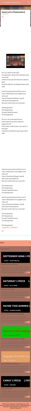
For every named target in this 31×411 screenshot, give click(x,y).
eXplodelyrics (14, 227)
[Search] (29, 2)
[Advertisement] (15, 36)
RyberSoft (18, 408)
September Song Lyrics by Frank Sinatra (9, 264)
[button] (2, 17)
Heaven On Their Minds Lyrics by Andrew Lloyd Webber (13, 339)
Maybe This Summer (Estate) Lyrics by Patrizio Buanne (12, 314)
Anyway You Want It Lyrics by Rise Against (10, 363)
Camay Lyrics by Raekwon (6, 388)
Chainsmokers (5, 227)
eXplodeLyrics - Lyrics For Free (12, 2)
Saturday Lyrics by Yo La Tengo (7, 289)
